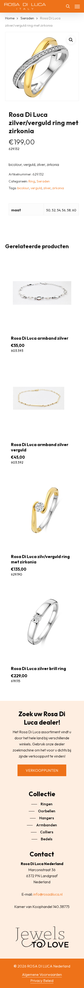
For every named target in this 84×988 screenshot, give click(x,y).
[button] (77, 6)
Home (9, 18)
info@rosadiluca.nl (48, 894)
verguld (36, 188)
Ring (31, 181)
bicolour (23, 188)
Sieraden (27, 18)
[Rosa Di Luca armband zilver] (42, 292)
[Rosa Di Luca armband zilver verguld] (42, 398)
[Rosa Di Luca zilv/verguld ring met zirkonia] (42, 510)
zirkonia (58, 188)
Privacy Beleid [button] (41, 980)
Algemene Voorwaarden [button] (42, 974)
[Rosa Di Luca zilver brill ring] (42, 622)
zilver (47, 188)
